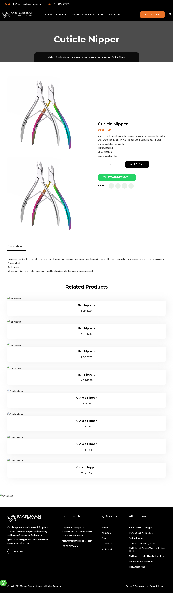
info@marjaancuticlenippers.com (26, 4)
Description (14, 246)
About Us (61, 14)
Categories (107, 543)
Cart (100, 14)
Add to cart (137, 164)
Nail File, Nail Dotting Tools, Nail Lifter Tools (147, 549)
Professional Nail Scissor (141, 533)
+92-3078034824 (69, 546)
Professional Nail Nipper (140, 527)
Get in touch (152, 14)
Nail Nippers (86, 305)
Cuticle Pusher (136, 538)
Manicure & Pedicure (82, 14)
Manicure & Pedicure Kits (141, 561)
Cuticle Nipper (86, 397)
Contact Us (113, 14)
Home (48, 14)
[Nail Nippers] (14, 299)
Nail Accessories (137, 566)
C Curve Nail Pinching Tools (142, 543)
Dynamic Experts (158, 586)
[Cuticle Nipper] (15, 391)
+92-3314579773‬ (61, 4)
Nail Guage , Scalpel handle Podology (146, 556)
